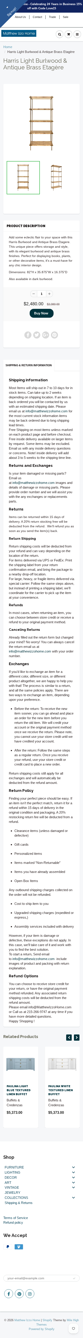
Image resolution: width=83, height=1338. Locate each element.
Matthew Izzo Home (27, 1320)
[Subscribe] (74, 1278)
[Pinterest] (19, 1293)
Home (7, 47)
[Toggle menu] (73, 1167)
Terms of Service (15, 1218)
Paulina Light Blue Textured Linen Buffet (19, 1090)
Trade (52, 17)
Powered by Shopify (41, 1329)
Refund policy (13, 1222)
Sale (65, 17)
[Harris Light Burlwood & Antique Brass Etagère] (41, 123)
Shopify (47, 1320)
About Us (20, 17)
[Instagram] (29, 1293)
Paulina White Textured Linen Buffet (60, 1090)
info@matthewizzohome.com (46, 411)
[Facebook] (8, 1293)
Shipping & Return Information (29, 365)
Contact (37, 17)
